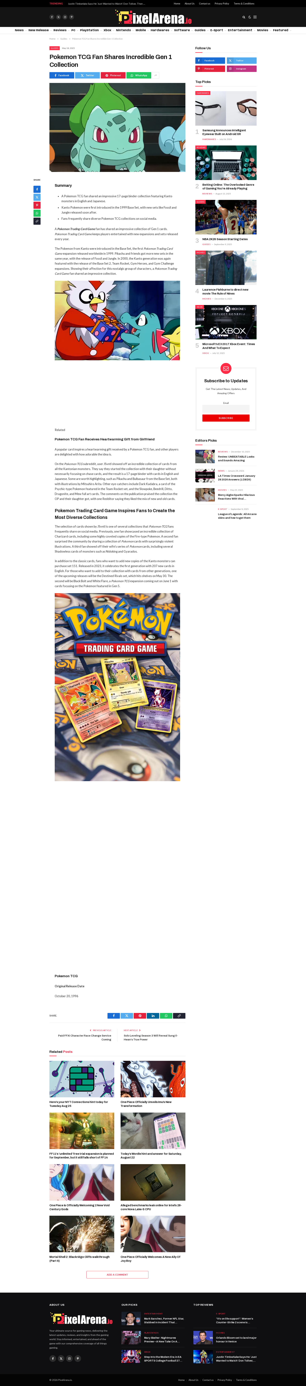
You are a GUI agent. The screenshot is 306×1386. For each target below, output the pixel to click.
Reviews (60, 30)
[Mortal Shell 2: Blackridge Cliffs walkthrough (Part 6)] (81, 1234)
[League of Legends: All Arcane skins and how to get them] (205, 514)
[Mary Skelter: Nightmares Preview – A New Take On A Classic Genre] (131, 1337)
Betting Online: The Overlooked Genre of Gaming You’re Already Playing (228, 186)
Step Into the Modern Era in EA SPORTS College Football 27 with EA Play (163, 1359)
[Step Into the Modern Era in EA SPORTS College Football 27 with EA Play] (131, 1356)
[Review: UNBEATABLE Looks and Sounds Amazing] (205, 456)
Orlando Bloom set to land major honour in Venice (236, 1339)
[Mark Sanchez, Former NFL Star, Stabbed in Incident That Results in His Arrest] (131, 1318)
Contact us (204, 3)
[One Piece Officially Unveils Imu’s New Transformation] (153, 1079)
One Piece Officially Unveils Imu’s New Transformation (146, 1104)
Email (226, 403)
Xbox (107, 30)
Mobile (141, 30)
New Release (39, 30)
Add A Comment (117, 1274)
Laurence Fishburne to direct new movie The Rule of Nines (225, 291)
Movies (262, 30)
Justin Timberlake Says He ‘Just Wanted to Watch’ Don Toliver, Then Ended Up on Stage (108, 3)
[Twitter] (37, 197)
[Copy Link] (37, 221)
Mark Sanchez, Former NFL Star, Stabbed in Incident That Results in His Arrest (164, 1321)
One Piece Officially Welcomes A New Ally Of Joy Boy (150, 1258)
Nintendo (123, 30)
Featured (280, 30)
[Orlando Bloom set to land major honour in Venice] (203, 1337)
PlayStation (89, 30)
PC (73, 30)
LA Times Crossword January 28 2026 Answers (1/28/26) (236, 477)
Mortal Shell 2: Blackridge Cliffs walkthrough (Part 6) (79, 1258)
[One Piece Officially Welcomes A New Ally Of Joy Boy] (153, 1234)
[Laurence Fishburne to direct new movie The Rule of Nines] (226, 268)
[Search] (244, 17)
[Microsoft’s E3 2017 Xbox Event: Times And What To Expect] (226, 322)
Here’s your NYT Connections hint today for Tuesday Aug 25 (78, 1104)
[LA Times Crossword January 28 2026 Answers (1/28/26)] (205, 475)
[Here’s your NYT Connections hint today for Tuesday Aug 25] (81, 1079)
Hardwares (160, 30)
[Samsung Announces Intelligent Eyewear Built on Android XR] (226, 108)
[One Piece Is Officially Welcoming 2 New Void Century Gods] (81, 1182)
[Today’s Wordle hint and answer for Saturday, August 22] (153, 1131)
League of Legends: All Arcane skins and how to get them (237, 516)
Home (177, 3)
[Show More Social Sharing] (155, 75)
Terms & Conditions (244, 3)
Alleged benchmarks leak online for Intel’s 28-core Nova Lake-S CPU (151, 1207)
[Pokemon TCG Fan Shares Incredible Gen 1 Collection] (117, 127)
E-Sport (216, 30)
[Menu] (255, 17)
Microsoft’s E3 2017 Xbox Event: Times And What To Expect (228, 346)
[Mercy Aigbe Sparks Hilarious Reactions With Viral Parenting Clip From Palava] (205, 495)
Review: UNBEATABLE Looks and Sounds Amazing (236, 458)
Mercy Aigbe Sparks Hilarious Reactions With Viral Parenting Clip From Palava (236, 497)
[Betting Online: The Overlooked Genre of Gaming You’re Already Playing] (226, 162)
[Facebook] (37, 189)
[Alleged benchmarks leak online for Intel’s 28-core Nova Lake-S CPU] (153, 1182)
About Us (189, 3)
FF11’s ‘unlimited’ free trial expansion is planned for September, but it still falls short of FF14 (81, 1155)
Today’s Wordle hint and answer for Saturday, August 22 (151, 1155)
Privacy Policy (222, 3)
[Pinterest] (37, 205)
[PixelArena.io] (153, 17)
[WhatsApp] (37, 213)
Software (182, 30)
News (19, 30)
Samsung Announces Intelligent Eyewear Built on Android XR (224, 132)
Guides (200, 30)
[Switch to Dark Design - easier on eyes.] (250, 17)
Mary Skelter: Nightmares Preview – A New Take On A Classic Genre (160, 1340)
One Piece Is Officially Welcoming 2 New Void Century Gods (79, 1207)
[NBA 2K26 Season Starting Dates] (226, 217)
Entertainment (240, 30)
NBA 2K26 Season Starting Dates (225, 239)
